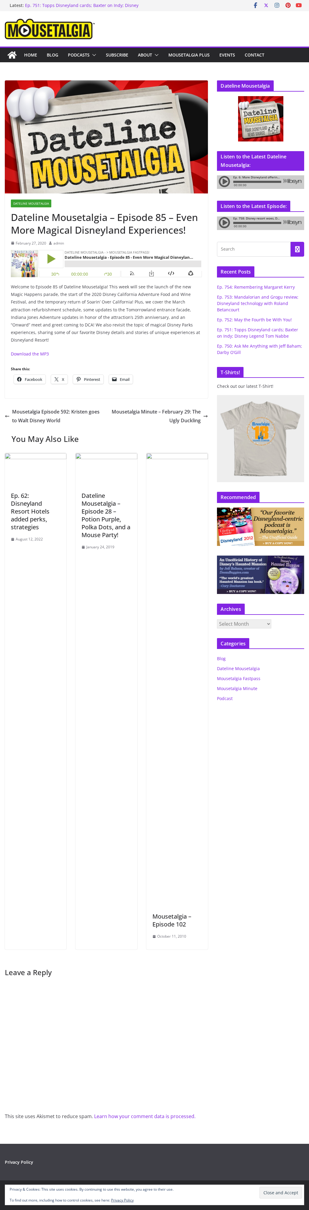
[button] (93, 55)
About (145, 55)
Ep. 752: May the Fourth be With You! (254, 320)
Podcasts (79, 55)
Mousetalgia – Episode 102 (171, 920)
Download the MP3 (30, 354)
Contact (254, 55)
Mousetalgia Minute (237, 688)
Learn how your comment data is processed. (145, 1116)
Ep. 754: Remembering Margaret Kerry (256, 287)
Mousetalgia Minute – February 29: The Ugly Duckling (156, 416)
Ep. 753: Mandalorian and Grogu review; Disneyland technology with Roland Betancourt (257, 303)
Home (30, 55)
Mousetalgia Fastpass (238, 678)
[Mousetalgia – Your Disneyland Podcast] (12, 55)
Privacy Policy (19, 1162)
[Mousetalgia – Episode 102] (177, 457)
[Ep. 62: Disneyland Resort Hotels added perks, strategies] (35, 457)
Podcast (225, 698)
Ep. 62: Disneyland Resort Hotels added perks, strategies (30, 511)
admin (58, 243)
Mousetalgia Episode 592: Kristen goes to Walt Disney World (56, 416)
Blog (52, 55)
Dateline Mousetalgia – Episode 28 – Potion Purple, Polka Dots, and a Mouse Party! (105, 515)
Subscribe (117, 55)
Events (227, 55)
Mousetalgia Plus (189, 55)
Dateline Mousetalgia (31, 203)
